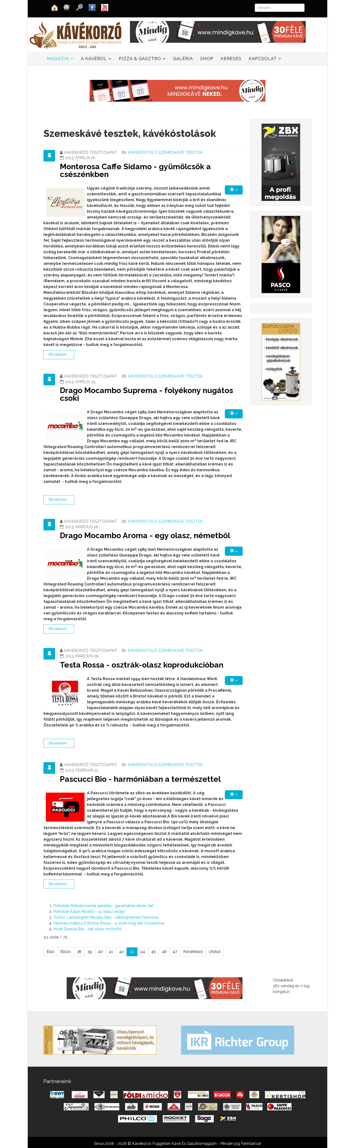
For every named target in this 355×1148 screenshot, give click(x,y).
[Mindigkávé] (154, 988)
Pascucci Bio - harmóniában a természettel (140, 779)
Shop (206, 58)
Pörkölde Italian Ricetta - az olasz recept (89, 911)
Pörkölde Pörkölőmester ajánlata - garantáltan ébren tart (103, 905)
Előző (65, 951)
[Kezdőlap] (54, 7)
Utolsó (215, 951)
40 (100, 951)
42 (121, 951)
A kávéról (94, 58)
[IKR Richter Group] (237, 1039)
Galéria (183, 58)
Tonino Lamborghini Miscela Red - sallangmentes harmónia (106, 917)
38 (79, 951)
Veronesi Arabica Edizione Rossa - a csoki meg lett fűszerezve (108, 923)
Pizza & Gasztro (140, 58)
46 (164, 951)
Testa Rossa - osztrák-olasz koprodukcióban (141, 664)
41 (111, 951)
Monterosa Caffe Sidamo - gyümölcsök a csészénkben (135, 170)
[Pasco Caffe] (281, 254)
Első (50, 951)
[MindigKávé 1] (177, 90)
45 (153, 951)
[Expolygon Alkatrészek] (281, 361)
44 (142, 951)
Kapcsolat (263, 58)
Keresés (231, 58)
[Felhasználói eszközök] (234, 189)
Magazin (58, 58)
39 (89, 951)
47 (175, 951)
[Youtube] (105, 7)
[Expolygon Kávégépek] (99, 1039)
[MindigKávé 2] (218, 31)
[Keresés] (79, 7)
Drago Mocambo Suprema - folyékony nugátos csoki (146, 394)
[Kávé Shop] (67, 7)
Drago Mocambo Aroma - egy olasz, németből (145, 535)
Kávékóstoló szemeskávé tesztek (165, 152)
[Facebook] (92, 7)
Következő (193, 951)
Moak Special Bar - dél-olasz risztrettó (87, 929)
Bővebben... (59, 354)
